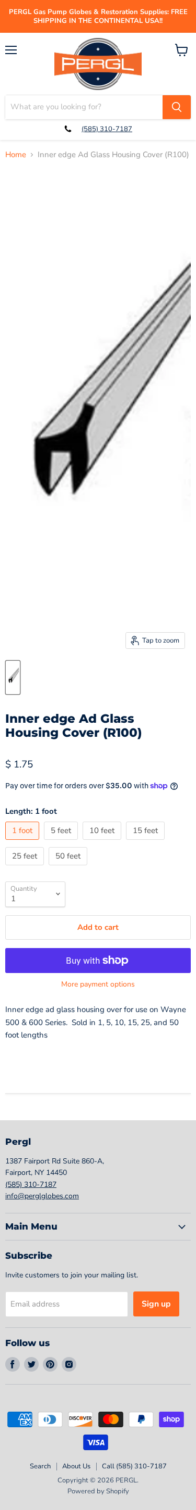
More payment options (98, 984)
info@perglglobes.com (42, 1196)
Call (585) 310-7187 (134, 1466)
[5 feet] (62, 842)
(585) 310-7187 (107, 129)
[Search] (177, 107)
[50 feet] (69, 868)
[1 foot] (23, 842)
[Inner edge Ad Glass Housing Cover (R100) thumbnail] (13, 677)
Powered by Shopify (98, 1491)
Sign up (156, 1304)
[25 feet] (26, 868)
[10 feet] (103, 842)
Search (40, 1466)
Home (15, 154)
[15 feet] (146, 842)
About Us (76, 1466)
